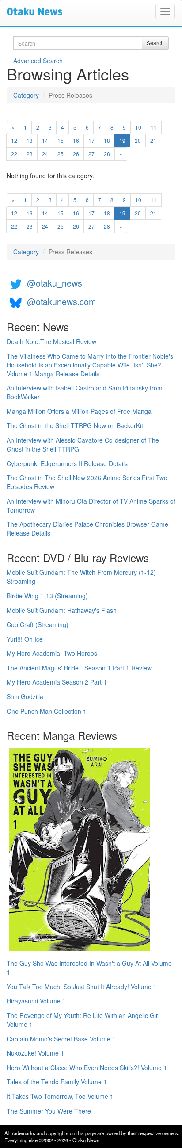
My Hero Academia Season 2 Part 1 (57, 681)
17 (91, 140)
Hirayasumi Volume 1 (36, 1000)
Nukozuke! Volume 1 (35, 1053)
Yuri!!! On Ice (25, 639)
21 (153, 140)
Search (155, 42)
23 (30, 153)
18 (107, 140)
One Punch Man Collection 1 (47, 711)
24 (45, 153)
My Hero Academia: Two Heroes (52, 653)
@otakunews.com (61, 301)
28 (107, 153)
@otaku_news (54, 282)
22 (14, 153)
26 (76, 153)
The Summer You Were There (49, 1110)
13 (30, 140)
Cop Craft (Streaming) (37, 624)
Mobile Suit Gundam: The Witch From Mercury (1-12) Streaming (81, 576)
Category (26, 95)
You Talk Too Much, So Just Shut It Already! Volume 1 (82, 986)
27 (91, 153)
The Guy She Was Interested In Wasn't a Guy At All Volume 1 (89, 967)
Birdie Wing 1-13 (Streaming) (47, 595)
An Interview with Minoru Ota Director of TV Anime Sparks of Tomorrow (91, 505)
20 (138, 140)
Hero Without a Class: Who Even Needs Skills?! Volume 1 (87, 1067)
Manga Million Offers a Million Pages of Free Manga (79, 411)
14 (45, 140)
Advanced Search (38, 60)
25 (60, 153)
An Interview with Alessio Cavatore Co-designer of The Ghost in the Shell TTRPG (83, 444)
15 (60, 140)
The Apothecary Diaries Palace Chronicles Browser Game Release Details (87, 528)
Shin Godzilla (25, 696)
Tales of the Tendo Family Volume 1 (57, 1081)
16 (76, 140)
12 (14, 140)
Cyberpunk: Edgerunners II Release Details (67, 463)
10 (138, 127)
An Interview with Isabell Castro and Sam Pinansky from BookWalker (85, 392)
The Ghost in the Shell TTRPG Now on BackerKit (75, 425)
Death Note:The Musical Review (51, 341)
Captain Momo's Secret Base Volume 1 (61, 1038)
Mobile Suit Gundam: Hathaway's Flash (62, 610)
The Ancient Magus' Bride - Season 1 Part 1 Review (79, 667)
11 (154, 127)
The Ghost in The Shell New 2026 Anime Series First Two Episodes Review (87, 482)
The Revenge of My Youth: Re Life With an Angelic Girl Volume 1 (83, 1020)
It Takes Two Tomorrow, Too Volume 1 (60, 1096)
